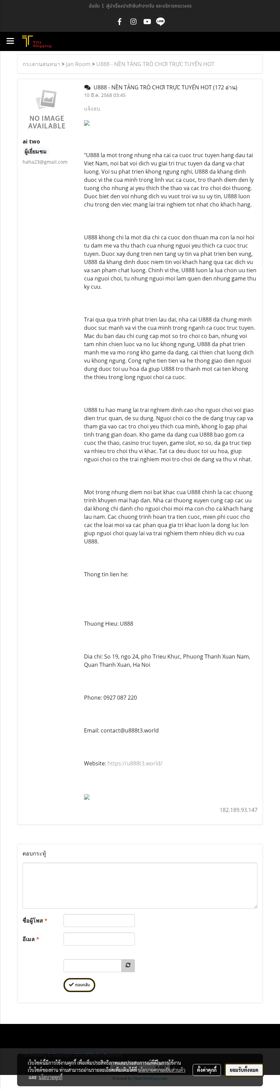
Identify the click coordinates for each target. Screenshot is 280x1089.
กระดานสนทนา (41, 64)
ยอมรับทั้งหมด (244, 1070)
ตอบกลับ (82, 985)
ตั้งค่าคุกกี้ (206, 1070)
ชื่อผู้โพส (35, 920)
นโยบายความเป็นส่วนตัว (161, 1070)
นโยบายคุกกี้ (50, 1077)
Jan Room (78, 64)
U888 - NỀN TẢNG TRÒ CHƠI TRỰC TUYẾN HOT (155, 64)
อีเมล (31, 939)
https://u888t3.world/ (135, 763)
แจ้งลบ (92, 108)
